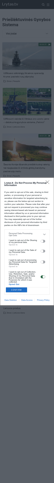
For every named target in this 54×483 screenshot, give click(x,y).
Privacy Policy (43, 300)
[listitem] (27, 234)
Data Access (27, 300)
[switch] (43, 241)
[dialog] (27, 241)
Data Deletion (10, 300)
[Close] (48, 183)
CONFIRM (16, 290)
